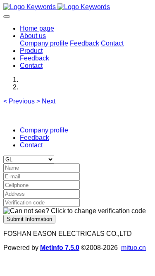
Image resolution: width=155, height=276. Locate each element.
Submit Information (29, 219)
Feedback (34, 137)
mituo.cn (133, 247)
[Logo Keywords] (77, 7)
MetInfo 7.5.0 (59, 247)
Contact (31, 145)
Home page (37, 28)
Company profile (44, 130)
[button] (19, 101)
